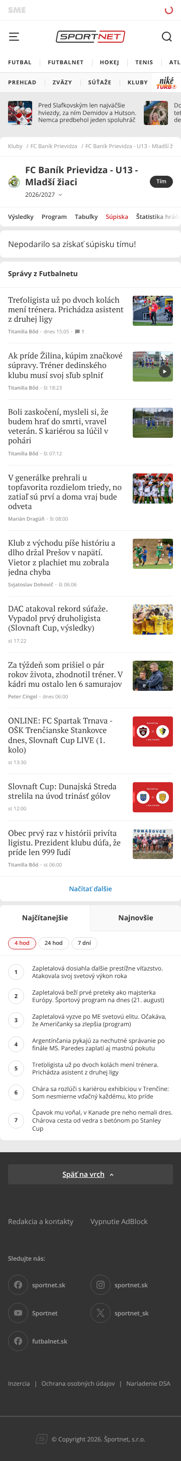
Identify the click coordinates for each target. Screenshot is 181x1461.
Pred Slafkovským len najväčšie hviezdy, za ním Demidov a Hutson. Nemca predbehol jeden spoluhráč (87, 113)
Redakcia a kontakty (40, 1221)
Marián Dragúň (26, 519)
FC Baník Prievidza (54, 146)
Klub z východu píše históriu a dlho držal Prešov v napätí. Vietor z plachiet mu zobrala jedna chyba (61, 558)
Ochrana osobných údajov (78, 1383)
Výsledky (21, 216)
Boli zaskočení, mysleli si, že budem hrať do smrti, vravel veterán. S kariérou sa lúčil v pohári (58, 427)
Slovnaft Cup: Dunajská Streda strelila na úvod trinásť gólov (62, 791)
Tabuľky (86, 216)
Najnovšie (135, 918)
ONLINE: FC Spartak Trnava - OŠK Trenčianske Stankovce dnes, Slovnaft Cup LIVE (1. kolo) (60, 735)
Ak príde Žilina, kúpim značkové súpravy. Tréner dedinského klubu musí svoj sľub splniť (65, 365)
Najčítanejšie (45, 918)
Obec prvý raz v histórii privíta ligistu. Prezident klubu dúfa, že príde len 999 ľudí (64, 843)
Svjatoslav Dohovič (30, 584)
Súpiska (117, 216)
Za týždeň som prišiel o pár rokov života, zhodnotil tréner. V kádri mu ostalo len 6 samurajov (65, 675)
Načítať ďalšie (90, 888)
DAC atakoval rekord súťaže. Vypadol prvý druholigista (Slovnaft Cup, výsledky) (58, 618)
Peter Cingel (22, 696)
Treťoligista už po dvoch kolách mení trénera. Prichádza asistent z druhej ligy (66, 310)
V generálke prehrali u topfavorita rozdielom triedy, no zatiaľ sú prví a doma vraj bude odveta (65, 492)
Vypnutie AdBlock (119, 1221)
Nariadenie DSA (148, 1383)
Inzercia (19, 1383)
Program (54, 216)
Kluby (15, 146)
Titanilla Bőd (23, 331)
